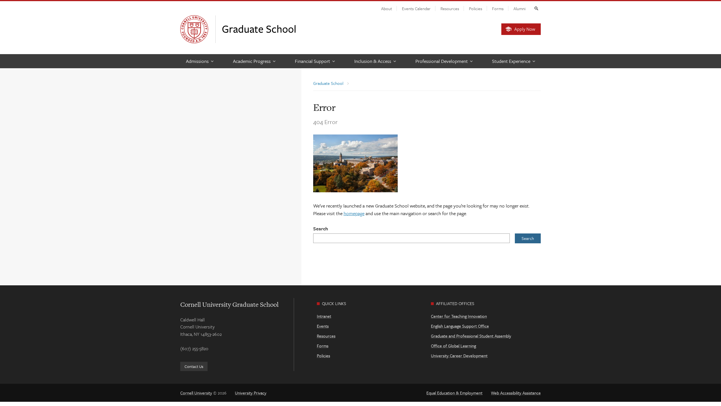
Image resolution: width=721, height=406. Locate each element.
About (386, 8)
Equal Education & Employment (454, 393)
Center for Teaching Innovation (459, 316)
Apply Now (524, 29)
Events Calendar (416, 8)
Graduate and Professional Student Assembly (471, 336)
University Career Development (459, 355)
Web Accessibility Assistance (516, 393)
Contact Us (193, 366)
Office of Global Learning (453, 346)
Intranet (324, 316)
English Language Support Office (460, 326)
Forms (498, 8)
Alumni (519, 8)
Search (320, 228)
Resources (449, 8)
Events (323, 326)
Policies (475, 8)
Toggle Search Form (536, 8)
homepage (354, 213)
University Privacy (250, 393)
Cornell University (196, 393)
